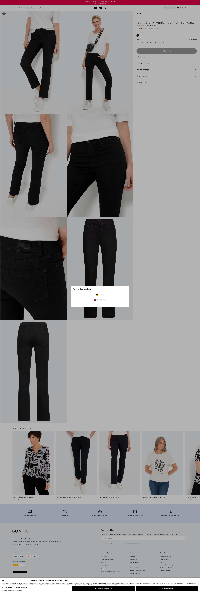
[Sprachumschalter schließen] (125, 290)
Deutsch (101, 295)
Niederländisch (101, 300)
